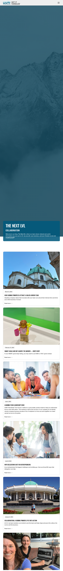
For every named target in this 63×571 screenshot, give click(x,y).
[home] (11, 3)
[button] (58, 3)
